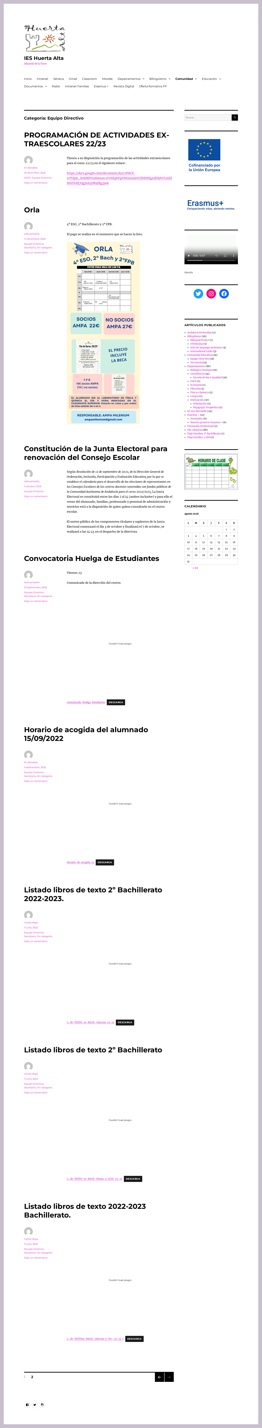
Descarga (116, 702)
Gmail (73, 79)
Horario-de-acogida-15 (80, 862)
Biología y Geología (201, 370)
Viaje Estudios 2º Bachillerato (204, 433)
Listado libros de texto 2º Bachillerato (93, 1049)
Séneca (58, 79)
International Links (201, 351)
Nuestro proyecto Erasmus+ (206, 422)
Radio (56, 86)
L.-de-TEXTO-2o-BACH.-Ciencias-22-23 (90, 1022)
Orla (32, 209)
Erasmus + (101, 86)
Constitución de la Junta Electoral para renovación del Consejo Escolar (96, 453)
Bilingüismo (157, 79)
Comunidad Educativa (199, 355)
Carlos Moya (31, 922)
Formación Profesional (200, 426)
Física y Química (199, 392)
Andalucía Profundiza (199, 332)
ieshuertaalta (32, 233)
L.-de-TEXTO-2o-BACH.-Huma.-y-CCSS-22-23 (94, 1178)
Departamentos (129, 79)
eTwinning (196, 343)
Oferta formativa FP (153, 86)
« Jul (195, 567)
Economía (196, 384)
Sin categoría (44, 247)
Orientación (197, 399)
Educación (209, 79)
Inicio (28, 79)
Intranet (42, 79)
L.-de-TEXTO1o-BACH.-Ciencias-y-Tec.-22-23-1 (95, 1338)
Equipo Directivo (42, 177)
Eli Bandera (31, 167)
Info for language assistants (206, 347)
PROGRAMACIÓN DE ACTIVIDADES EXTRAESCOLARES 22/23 (96, 139)
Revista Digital (124, 86)
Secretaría (30, 247)
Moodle (107, 79)
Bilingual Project (199, 340)
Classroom (89, 79)
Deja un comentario (35, 182)
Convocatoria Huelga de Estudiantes (91, 558)
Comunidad (184, 79)
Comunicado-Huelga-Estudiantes (86, 702)
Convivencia (197, 373)
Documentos (33, 86)
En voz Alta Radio (197, 411)
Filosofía (195, 388)
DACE (27, 177)
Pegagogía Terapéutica (206, 407)
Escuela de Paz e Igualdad (207, 377)
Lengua (194, 396)
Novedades (196, 418)
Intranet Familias (77, 86)
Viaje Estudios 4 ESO (198, 437)
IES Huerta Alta (44, 58)
